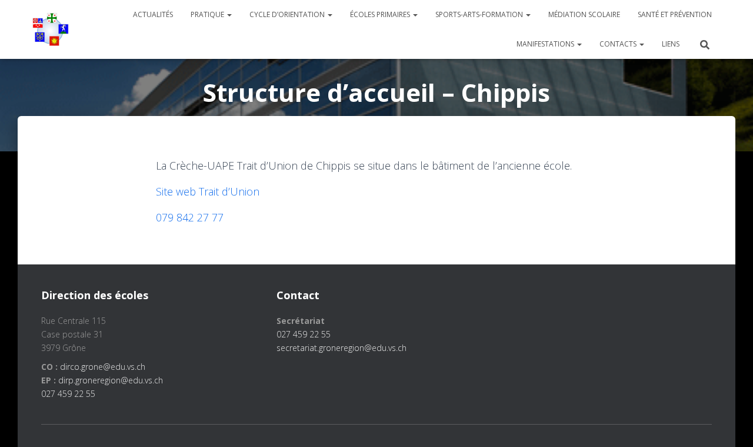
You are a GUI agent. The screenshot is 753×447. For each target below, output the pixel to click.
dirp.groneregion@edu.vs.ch (110, 380)
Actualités (153, 14)
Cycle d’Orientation (287, 14)
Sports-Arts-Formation (480, 14)
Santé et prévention (675, 14)
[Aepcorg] (51, 30)
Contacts (618, 44)
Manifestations (546, 44)
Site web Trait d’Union (207, 191)
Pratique (208, 14)
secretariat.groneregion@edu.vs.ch (341, 347)
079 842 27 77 (190, 217)
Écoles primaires (381, 14)
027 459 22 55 (68, 393)
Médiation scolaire (584, 14)
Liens (670, 44)
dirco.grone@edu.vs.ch (102, 366)
